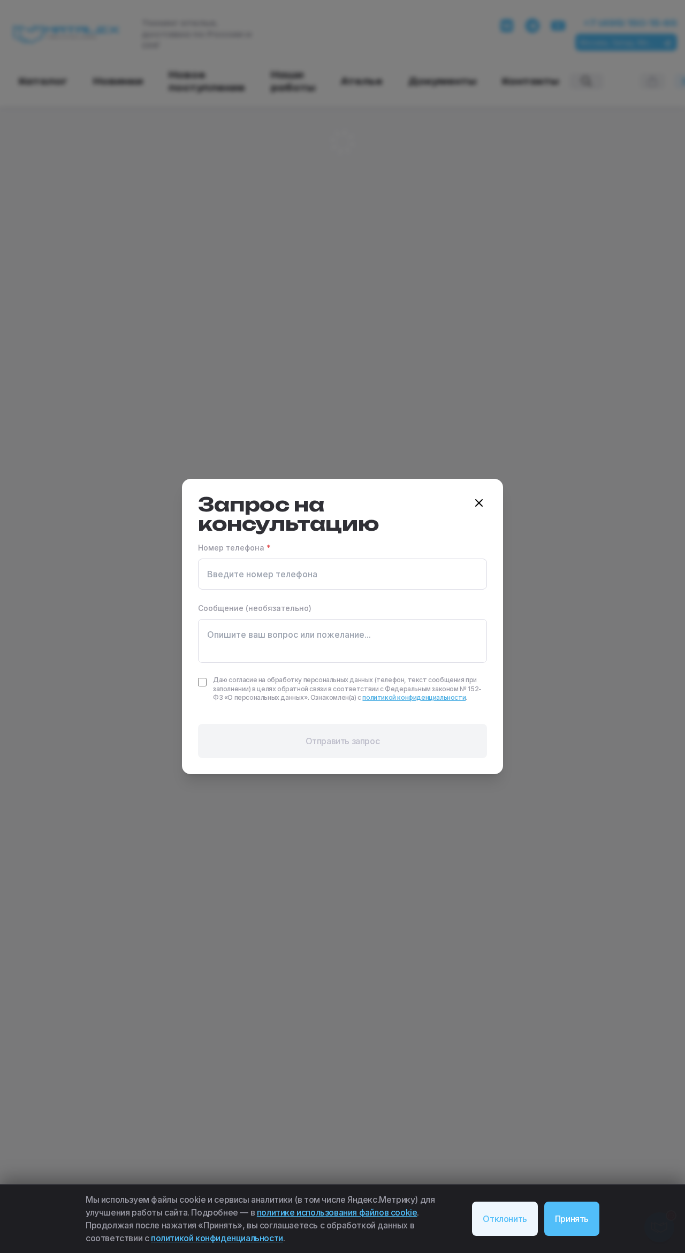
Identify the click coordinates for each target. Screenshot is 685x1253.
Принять (572, 1218)
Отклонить (505, 1218)
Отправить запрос (343, 741)
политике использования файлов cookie (337, 1212)
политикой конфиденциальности (217, 1238)
